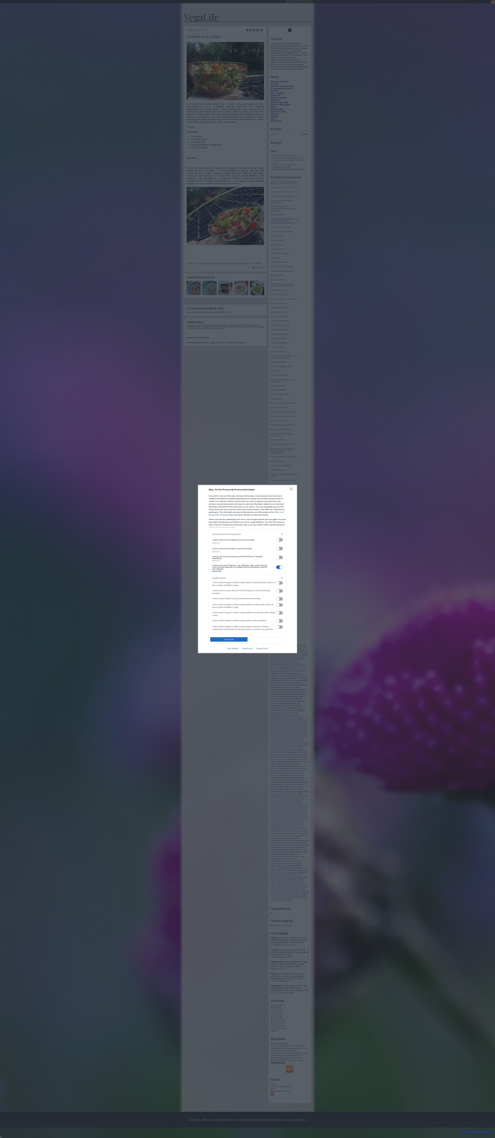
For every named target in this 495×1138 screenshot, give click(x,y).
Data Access (247, 648)
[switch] (279, 539)
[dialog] (247, 569)
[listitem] (247, 534)
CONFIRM (229, 639)
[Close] (292, 489)
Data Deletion (232, 648)
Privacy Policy (262, 648)
